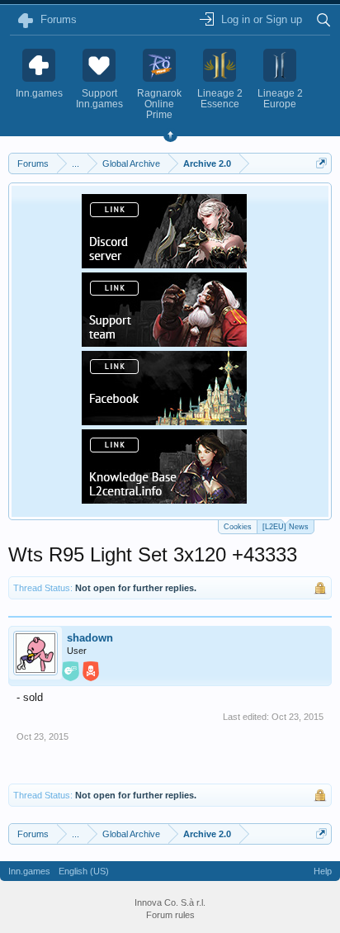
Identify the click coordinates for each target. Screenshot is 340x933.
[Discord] (164, 263)
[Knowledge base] (164, 498)
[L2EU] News (285, 527)
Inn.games (29, 871)
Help (323, 871)
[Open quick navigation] (321, 163)
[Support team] (164, 342)
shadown (90, 638)
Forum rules (170, 915)
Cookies (238, 527)
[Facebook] (164, 420)
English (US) (84, 871)
